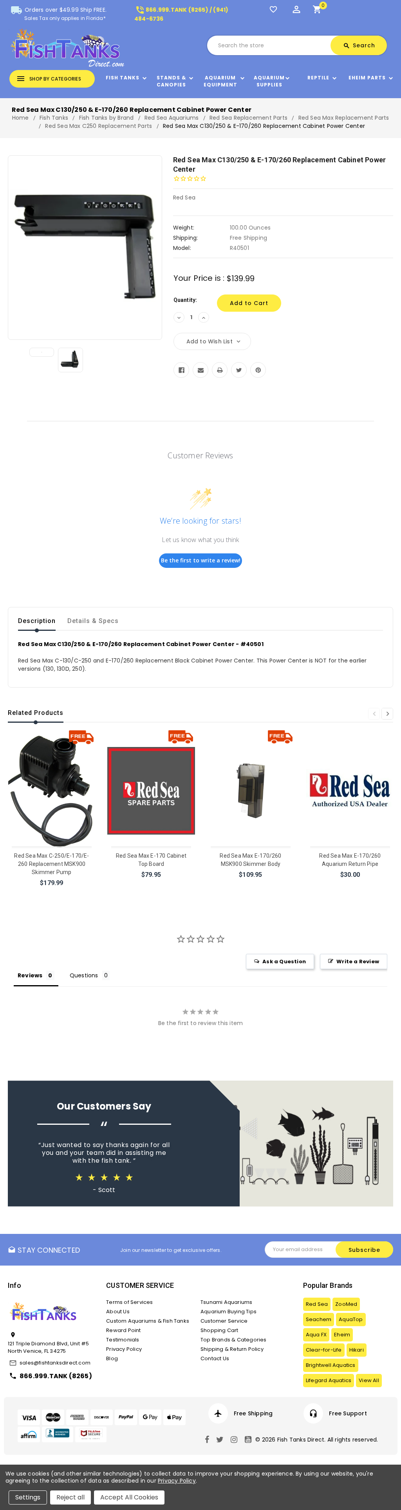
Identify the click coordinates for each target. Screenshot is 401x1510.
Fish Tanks (122, 77)
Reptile (318, 77)
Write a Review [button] (357, 961)
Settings (27, 1497)
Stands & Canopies (171, 81)
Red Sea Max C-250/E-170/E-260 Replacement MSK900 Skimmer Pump (51, 864)
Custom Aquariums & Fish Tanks (147, 1321)
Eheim (342, 1334)
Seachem (318, 1319)
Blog (112, 1358)
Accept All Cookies (129, 1497)
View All (369, 1380)
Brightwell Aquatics (331, 1365)
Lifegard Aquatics (328, 1380)
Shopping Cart (219, 1330)
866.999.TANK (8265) (56, 1376)
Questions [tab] (84, 975)
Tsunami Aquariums (226, 1302)
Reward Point (123, 1330)
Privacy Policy (124, 1349)
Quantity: (185, 300)
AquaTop (351, 1319)
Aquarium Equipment (220, 81)
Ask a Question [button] (284, 961)
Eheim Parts (367, 77)
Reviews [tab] (30, 975)
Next (387, 714)
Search (359, 45)
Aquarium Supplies (269, 81)
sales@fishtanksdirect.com (55, 1362)
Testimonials (122, 1339)
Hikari (356, 1350)
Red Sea (317, 1304)
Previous (374, 714)
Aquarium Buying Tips (228, 1311)
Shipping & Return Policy (232, 1349)
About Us (118, 1311)
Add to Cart (52, 893)
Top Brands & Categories (233, 1339)
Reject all (70, 1497)
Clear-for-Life (324, 1350)
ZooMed (346, 1304)
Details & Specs (93, 621)
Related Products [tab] (35, 712)
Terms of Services (129, 1302)
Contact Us (214, 1358)
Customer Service (223, 1321)
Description (37, 621)
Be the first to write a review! (200, 560)
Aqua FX (316, 1334)
